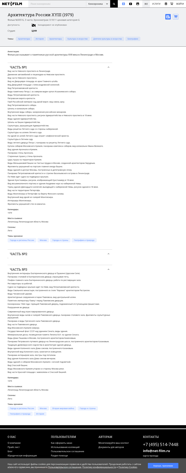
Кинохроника (95, 3)
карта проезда (150, 455)
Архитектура (24, 38)
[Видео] (130, 3)
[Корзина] (171, 4)
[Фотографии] (138, 3)
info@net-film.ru (156, 450)
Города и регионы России (22, 240)
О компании (14, 442)
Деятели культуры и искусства (107, 38)
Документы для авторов (111, 447)
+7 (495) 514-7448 (160, 444)
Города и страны (60, 240)
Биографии (133, 38)
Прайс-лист (14, 447)
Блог (10, 451)
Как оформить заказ (61, 442)
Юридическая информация (22, 455)
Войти (180, 3)
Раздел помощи (59, 455)
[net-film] (13, 4)
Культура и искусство (78, 38)
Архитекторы (55, 38)
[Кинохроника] (122, 3)
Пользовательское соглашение (67, 451)
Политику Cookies (127, 467)
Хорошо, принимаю (163, 465)
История (40, 38)
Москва (43, 240)
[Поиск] (114, 3)
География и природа (84, 240)
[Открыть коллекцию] (166, 4)
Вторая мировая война (63, 408)
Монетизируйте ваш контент (113, 442)
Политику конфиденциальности (99, 467)
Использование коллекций (65, 447)
